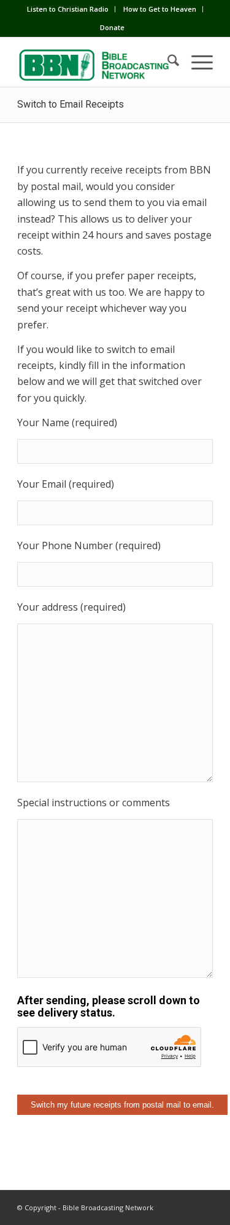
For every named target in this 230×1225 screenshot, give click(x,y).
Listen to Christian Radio (68, 9)
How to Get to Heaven (159, 9)
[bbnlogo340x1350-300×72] (95, 62)
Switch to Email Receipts (70, 104)
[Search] (167, 62)
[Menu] (196, 62)
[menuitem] (68, 9)
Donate (112, 27)
